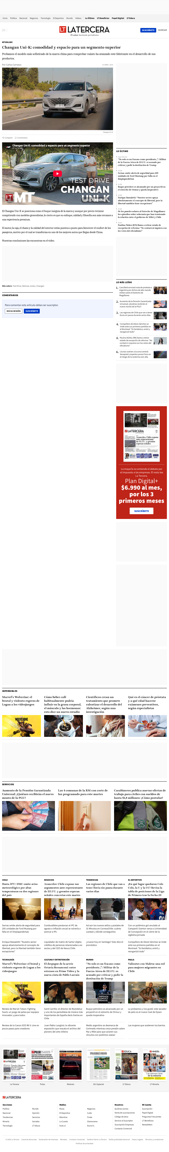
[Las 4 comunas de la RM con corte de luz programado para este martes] (84, 816)
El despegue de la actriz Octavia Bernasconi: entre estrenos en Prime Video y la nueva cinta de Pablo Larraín (61, 969)
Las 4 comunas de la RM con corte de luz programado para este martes (83, 792)
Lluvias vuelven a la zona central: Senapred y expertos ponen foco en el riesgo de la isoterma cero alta (135, 354)
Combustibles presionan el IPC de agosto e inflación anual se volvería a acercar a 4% (62, 928)
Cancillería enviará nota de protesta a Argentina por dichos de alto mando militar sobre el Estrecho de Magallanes (135, 291)
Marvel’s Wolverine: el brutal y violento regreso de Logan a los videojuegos (20, 701)
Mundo (69, 18)
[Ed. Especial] (98, 1080)
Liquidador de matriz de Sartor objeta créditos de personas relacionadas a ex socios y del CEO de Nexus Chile (63, 945)
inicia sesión (14, 311)
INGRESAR (162, 30)
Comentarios (22, 138)
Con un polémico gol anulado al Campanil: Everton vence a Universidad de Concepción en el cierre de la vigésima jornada (147, 930)
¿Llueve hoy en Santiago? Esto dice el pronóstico (104, 943)
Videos (78, 18)
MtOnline (7, 42)
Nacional (23, 18)
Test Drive (17, 286)
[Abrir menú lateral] (4, 30)
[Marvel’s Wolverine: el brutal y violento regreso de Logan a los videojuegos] (21, 726)
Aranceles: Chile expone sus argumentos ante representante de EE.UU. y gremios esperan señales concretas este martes (63, 890)
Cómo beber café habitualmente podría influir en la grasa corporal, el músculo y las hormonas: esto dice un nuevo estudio (62, 705)
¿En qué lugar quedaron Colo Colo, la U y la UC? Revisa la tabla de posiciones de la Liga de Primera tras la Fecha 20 (146, 890)
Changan (40, 286)
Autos (32, 286)
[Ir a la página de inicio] (84, 30)
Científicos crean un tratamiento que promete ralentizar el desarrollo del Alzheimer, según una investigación (104, 705)
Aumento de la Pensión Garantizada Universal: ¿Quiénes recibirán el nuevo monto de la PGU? (135, 304)
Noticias (25, 286)
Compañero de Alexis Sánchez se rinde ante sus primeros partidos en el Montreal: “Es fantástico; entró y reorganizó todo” (135, 328)
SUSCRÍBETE (141, 511)
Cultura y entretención (57, 959)
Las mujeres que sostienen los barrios (146, 1025)
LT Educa (131, 18)
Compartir (9, 138)
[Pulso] (42, 1080)
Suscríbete (32, 311)
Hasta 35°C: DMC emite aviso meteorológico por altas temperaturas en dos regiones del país (20, 890)
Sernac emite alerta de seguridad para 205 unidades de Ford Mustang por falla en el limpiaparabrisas (138, 176)
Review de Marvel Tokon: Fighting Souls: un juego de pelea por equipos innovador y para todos (20, 1012)
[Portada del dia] (141, 460)
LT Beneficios (103, 18)
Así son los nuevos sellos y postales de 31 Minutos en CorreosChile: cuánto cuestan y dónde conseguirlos (105, 928)
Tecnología (45, 18)
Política (13, 18)
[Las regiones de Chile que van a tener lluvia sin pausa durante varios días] (160, 315)
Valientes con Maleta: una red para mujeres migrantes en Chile (146, 968)
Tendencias (92, 880)
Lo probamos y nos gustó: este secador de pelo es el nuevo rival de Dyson (147, 1010)
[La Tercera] (14, 1080)
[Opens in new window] (70, 1080)
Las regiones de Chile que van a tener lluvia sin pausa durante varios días (136, 314)
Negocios (34, 18)
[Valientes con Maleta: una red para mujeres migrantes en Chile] (147, 992)
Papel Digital (118, 18)
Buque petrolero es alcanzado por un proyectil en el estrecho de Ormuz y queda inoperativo (141, 188)
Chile (5, 880)
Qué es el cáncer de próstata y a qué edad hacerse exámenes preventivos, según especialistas (147, 703)
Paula (131, 959)
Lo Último (89, 18)
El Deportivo (58, 18)
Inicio (5, 18)
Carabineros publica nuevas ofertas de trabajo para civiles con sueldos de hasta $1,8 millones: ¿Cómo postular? (140, 794)
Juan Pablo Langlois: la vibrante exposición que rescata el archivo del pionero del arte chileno (62, 1028)
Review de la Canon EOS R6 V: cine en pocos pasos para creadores (20, 1027)
